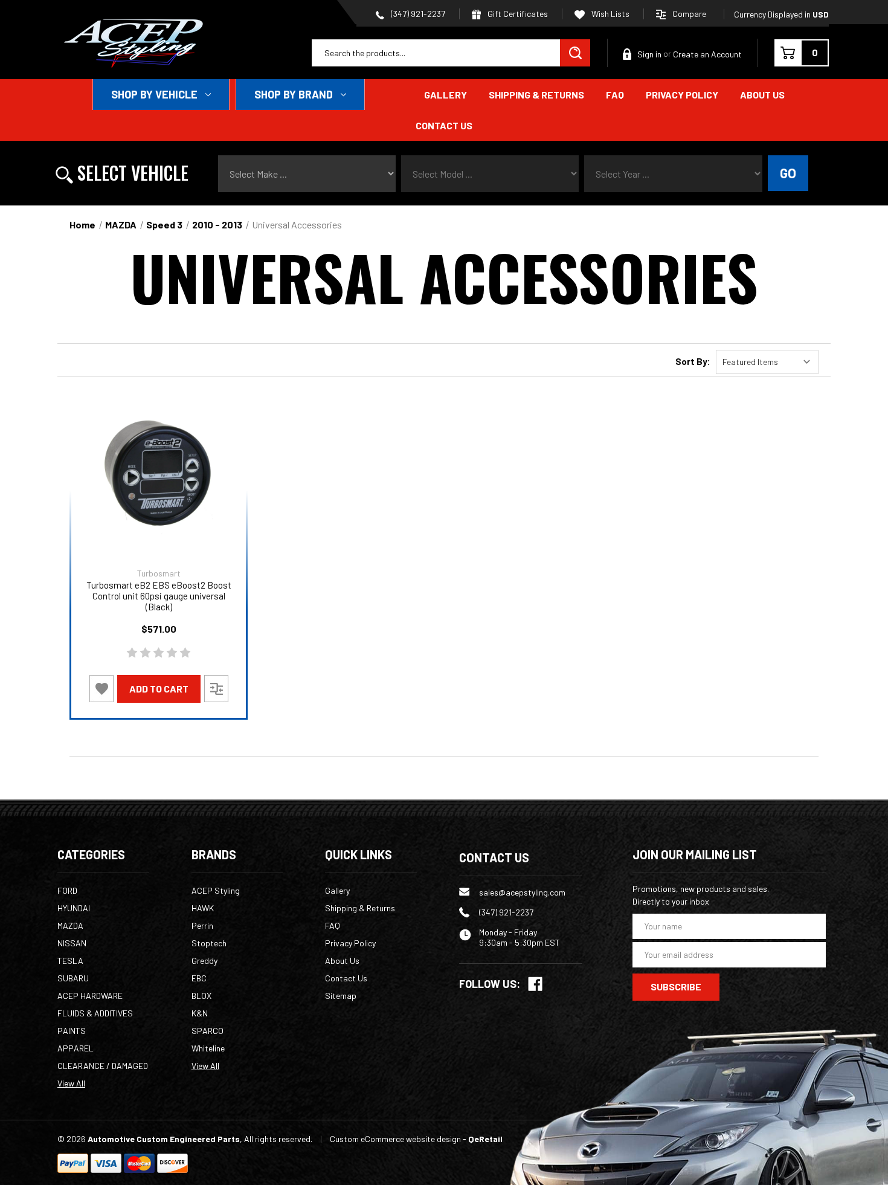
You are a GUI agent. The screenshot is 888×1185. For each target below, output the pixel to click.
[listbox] (767, 362)
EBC (199, 978)
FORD (67, 890)
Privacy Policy (682, 94)
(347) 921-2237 (417, 13)
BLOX (201, 995)
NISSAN (71, 943)
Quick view (158, 473)
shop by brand (293, 94)
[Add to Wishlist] (101, 688)
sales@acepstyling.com (522, 892)
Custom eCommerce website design (395, 1139)
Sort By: (692, 361)
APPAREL (75, 1048)
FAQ (615, 94)
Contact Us (444, 125)
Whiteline (208, 1048)
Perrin (202, 925)
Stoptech (209, 943)
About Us (762, 94)
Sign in (649, 54)
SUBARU (73, 978)
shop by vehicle (154, 94)
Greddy (204, 960)
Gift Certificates (517, 13)
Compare (689, 13)
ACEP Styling (215, 890)
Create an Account (707, 54)
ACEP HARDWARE (90, 995)
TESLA (70, 960)
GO (788, 173)
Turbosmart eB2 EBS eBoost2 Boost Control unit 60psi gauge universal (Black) (158, 596)
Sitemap (340, 995)
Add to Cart (158, 688)
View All (71, 1083)
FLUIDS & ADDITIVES (95, 1013)
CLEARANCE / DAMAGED (102, 1066)
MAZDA (70, 925)
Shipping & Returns (536, 94)
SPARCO (207, 1030)
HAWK (202, 908)
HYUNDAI (73, 908)
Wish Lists (609, 13)
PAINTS (71, 1030)
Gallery (445, 94)
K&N (199, 1013)
